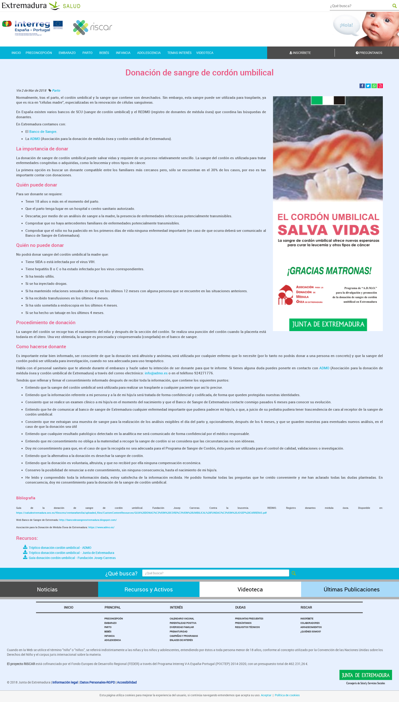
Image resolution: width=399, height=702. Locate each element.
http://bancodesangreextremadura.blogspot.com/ (88, 520)
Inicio (68, 607)
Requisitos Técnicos (247, 627)
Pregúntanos (243, 622)
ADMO (35, 138)
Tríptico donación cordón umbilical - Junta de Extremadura (70, 552)
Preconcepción (113, 618)
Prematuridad (178, 631)
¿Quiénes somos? (310, 631)
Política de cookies (287, 695)
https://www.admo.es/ (101, 527)
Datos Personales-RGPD (97, 682)
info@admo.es (156, 373)
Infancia (109, 635)
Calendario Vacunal (182, 618)
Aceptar (266, 695)
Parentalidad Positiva (183, 622)
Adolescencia (112, 640)
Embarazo (110, 622)
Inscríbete (301, 52)
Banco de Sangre (42, 131)
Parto (56, 90)
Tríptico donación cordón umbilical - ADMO (59, 547)
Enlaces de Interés (181, 640)
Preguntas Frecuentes (249, 618)
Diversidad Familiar (182, 627)
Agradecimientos (311, 627)
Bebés (107, 631)
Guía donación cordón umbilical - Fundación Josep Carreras (71, 558)
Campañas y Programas (184, 635)
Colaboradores (310, 622)
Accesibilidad (127, 682)
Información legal (65, 682)
